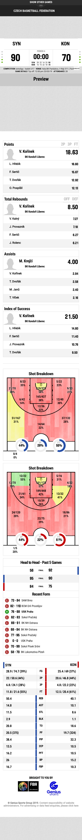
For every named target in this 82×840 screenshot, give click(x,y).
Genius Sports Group (53, 788)
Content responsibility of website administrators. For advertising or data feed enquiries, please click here (41, 804)
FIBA (28, 788)
